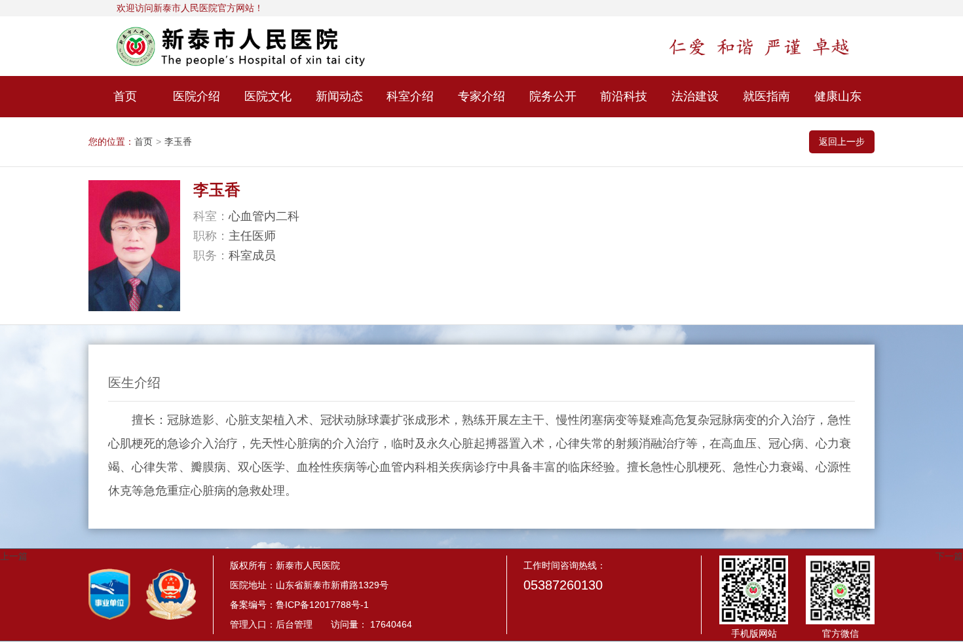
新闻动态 (339, 96)
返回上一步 (842, 141)
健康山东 (837, 96)
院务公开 (552, 96)
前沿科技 (623, 96)
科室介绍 (410, 96)
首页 (125, 96)
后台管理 (294, 624)
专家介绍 (481, 96)
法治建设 (695, 96)
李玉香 (178, 141)
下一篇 (949, 556)
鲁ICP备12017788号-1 (322, 604)
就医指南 (766, 96)
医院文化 (268, 96)
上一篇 (14, 556)
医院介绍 (196, 96)
